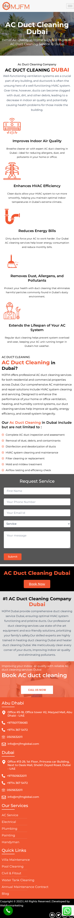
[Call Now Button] (8, 910)
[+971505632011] (3, 776)
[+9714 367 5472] (3, 730)
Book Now (37, 584)
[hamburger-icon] (70, 5)
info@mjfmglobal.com (23, 743)
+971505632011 (17, 775)
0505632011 (15, 737)
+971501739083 (17, 722)
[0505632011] (3, 737)
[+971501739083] (3, 723)
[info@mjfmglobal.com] (4, 744)
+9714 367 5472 (17, 729)
